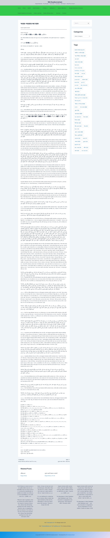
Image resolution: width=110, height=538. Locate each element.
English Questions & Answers (25, 13)
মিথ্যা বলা (77, 128)
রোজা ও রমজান (79, 132)
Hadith (29, 8)
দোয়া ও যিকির (78, 88)
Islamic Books (36, 8)
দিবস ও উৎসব (84, 85)
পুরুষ (77, 110)
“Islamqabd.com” (51, 522)
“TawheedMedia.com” (47, 526)
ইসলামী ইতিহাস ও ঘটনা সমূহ (79, 70)
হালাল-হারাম (53, 475)
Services (58, 13)
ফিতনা (85, 116)
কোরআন (84, 79)
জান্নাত (77, 82)
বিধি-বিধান (78, 123)
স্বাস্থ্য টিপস (77, 144)
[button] (40, 8)
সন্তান (85, 138)
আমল (77, 59)
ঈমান (77, 73)
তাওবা (76, 85)
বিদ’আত (77, 119)
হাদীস (86, 147)
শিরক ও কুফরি (78, 135)
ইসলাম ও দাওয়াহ (78, 68)
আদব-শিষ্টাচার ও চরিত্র (80, 56)
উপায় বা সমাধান (79, 76)
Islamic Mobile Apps (79, 49)
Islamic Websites (62, 8)
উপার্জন (83, 73)
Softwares (52, 8)
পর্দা (76, 107)
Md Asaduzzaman (55, 2)
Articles (44, 8)
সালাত (77, 141)
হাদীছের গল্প (23, 473)
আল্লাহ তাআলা (79, 62)
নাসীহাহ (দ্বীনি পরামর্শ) (80, 95)
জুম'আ (82, 82)
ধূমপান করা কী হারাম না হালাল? (51, 473)
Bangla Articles (24, 475)
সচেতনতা (77, 138)
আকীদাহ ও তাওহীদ (79, 52)
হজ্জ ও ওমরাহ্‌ (78, 147)
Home (19, 8)
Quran (24, 8)
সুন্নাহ (85, 141)
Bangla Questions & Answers (76, 8)
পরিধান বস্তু (77, 100)
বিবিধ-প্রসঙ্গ (78, 126)
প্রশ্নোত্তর (78, 113)
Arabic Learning (37, 13)
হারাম (77, 150)
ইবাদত (77, 65)
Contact (64, 13)
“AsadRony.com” (57, 526)
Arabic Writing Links (48, 13)
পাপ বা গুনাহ (83, 107)
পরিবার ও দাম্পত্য (80, 104)
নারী (77, 91)
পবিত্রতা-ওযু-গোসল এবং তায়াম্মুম (81, 97)
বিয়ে (86, 126)
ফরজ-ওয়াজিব (78, 116)
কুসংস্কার (77, 79)
